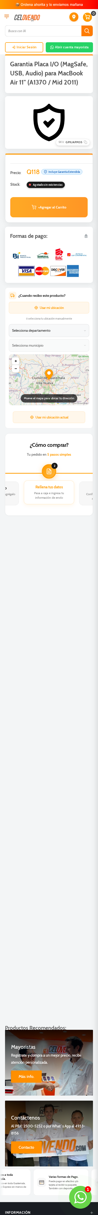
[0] (87, 17)
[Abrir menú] (7, 17)
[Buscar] (87, 31)
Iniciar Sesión (27, 47)
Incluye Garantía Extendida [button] (64, 172)
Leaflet (63, 403)
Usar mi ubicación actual (51, 417)
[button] (73, 17)
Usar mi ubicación (52, 308)
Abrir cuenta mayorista (71, 47)
